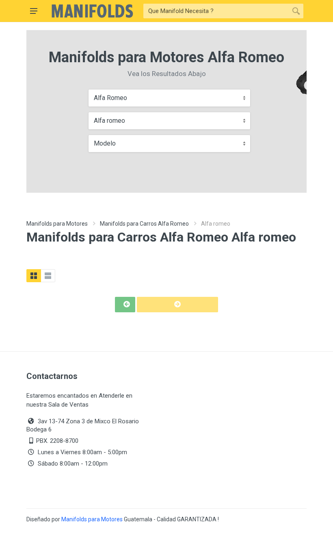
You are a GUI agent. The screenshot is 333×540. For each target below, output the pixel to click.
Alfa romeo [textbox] (109, 120)
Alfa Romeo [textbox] (110, 98)
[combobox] (169, 98)
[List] (48, 275)
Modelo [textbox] (105, 143)
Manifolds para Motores (57, 223)
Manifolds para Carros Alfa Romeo (144, 223)
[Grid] (33, 275)
